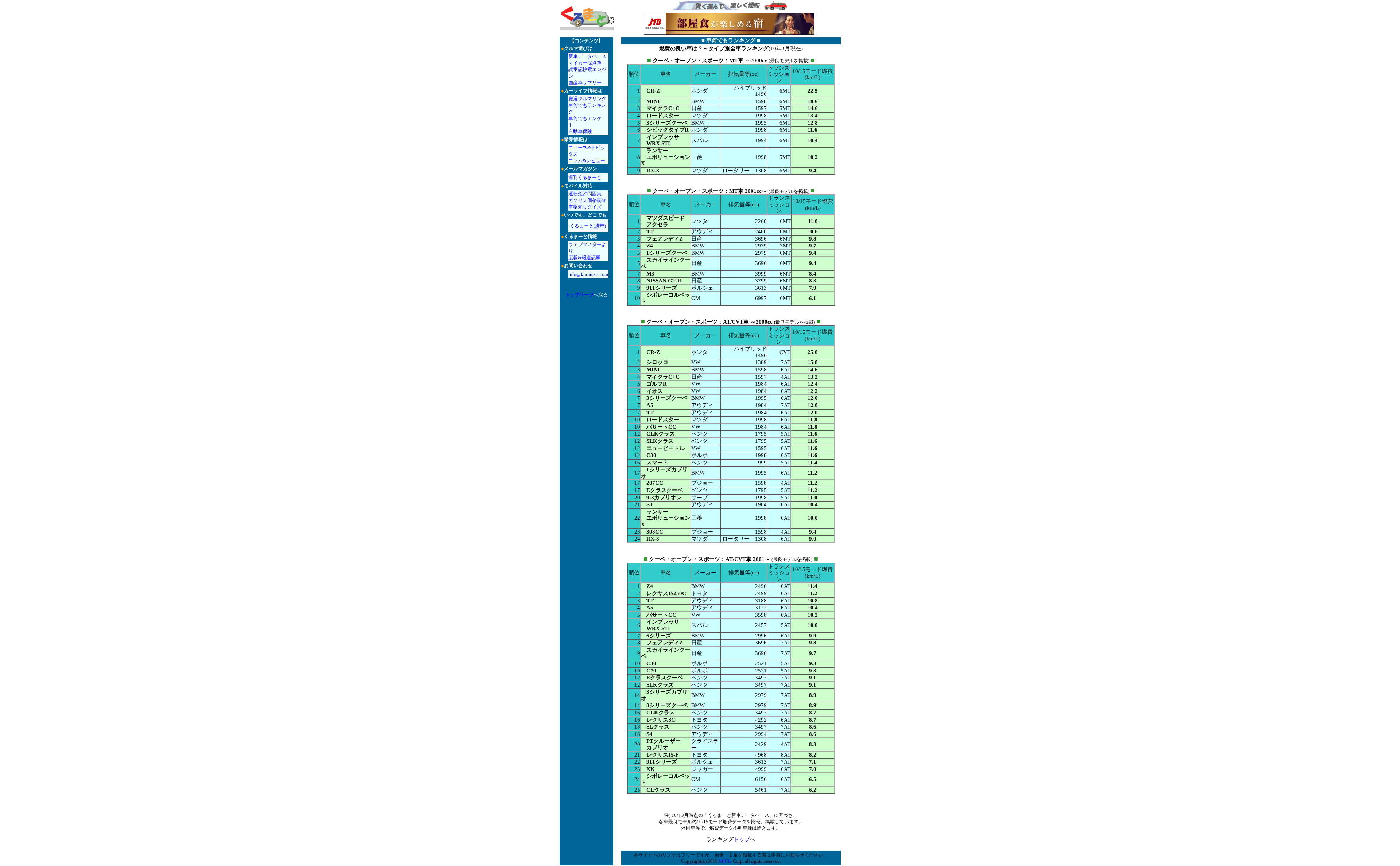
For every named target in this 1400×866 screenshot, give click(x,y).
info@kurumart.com (588, 274)
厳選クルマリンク (587, 98)
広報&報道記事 (584, 257)
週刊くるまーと (585, 177)
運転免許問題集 (585, 193)
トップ (742, 839)
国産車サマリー (585, 82)
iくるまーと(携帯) (587, 226)
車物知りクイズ (585, 207)
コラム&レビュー (586, 160)
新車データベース (587, 56)
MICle (725, 861)
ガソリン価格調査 (587, 200)
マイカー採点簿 (585, 63)
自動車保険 (580, 131)
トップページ (579, 294)
